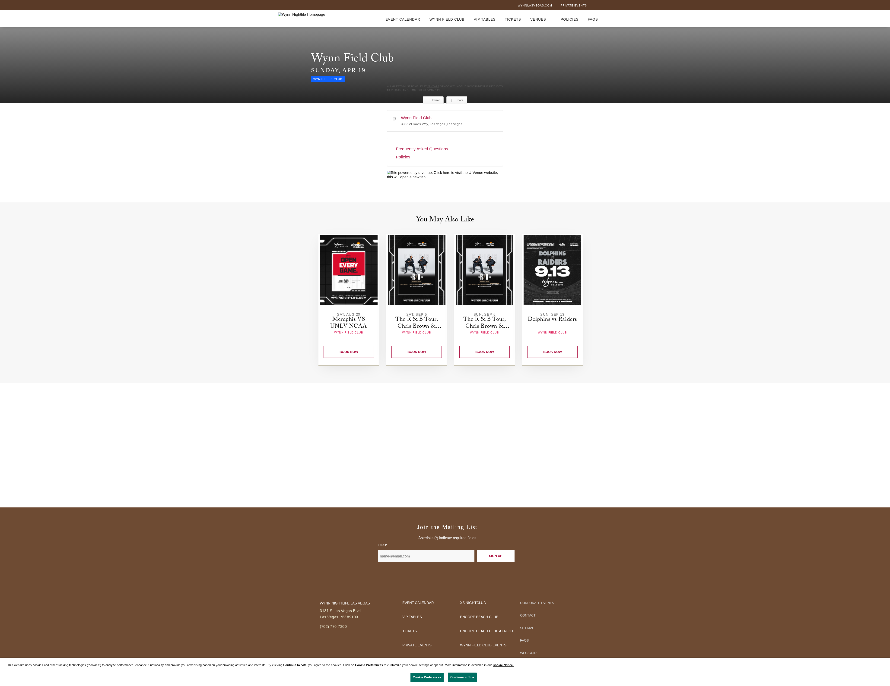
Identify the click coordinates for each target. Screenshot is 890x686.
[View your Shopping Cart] (609, 18)
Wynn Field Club (446, 19)
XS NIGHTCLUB (473, 603)
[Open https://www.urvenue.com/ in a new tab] (445, 175)
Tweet (436, 100)
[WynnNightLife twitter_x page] (601, 6)
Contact (528, 615)
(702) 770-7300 (333, 627)
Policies (569, 19)
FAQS (593, 19)
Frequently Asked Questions (422, 149)
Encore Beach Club (479, 617)
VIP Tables (485, 19)
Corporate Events (537, 603)
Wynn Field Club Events (483, 645)
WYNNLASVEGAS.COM (535, 5)
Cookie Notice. (503, 665)
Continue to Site (462, 677)
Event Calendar (402, 19)
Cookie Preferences (427, 677)
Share (459, 100)
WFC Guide (529, 653)
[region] (445, 672)
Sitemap (527, 628)
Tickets (513, 19)
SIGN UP (495, 556)
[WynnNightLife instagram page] (609, 6)
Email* (382, 545)
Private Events (573, 5)
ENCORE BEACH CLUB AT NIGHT (487, 631)
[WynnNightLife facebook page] (594, 6)
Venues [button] (538, 19)
